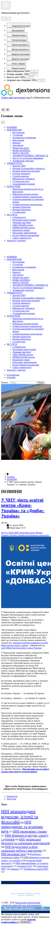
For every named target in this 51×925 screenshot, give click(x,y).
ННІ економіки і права (30, 831)
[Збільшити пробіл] (43, 80)
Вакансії (16, 143)
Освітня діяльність (21, 173)
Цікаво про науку (20, 148)
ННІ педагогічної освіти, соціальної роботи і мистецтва (21, 848)
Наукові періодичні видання (26, 171)
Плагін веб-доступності (13, 97)
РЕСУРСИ (12, 215)
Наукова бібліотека (21, 209)
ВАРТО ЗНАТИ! (20, 153)
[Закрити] (9, 18)
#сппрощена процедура (37, 535)
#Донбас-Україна (17, 535)
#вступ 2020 (7, 532)
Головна (11, 477)
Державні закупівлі (21, 222)
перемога (14, 869)
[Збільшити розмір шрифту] (36, 74)
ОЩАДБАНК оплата (22, 225)
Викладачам (18, 140)
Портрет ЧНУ (19, 166)
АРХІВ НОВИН (25, 882)
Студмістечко (18, 212)
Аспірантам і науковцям (24, 137)
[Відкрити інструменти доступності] (5, 5)
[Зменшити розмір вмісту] (32, 71)
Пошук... (5, 382)
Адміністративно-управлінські (27, 197)
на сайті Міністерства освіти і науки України (23, 646)
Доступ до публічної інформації (27, 158)
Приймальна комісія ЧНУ (36, 869)
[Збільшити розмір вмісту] (36, 71)
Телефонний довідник (23, 161)
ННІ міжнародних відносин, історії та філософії (19, 817)
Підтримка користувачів (24, 220)
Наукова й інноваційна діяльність (28, 168)
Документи (17, 145)
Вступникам (18, 132)
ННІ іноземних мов (13, 854)
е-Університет (19, 217)
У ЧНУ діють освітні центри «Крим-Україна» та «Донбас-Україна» (23, 507)
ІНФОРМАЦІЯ (14, 130)
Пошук (41, 383)
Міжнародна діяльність (23, 179)
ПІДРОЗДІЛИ (13, 186)
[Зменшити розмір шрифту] (31, 74)
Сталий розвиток (20, 176)
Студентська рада (20, 181)
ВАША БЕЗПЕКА (21, 150)
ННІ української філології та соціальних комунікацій (25, 841)
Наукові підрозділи (21, 207)
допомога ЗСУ (24, 866)
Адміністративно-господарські (27, 204)
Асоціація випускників (23, 184)
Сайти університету (22, 238)
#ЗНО (16, 532)
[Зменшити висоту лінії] (27, 77)
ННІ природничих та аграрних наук (22, 826)
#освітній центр (28, 532)
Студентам (17, 135)
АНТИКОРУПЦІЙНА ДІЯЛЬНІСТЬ (30, 155)
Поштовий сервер (21, 230)
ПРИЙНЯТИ (25, 922)
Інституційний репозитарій (25, 235)
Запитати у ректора (16, 240)
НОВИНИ (12, 127)
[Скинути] (3, 18)
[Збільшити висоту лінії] (32, 77)
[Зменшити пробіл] (39, 80)
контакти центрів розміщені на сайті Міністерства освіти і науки (24, 644)
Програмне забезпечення (24, 233)
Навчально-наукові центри (25, 194)
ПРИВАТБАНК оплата (23, 227)
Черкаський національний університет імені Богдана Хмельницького (21, 903)
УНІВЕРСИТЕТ (15, 163)
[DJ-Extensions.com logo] (25, 95)
